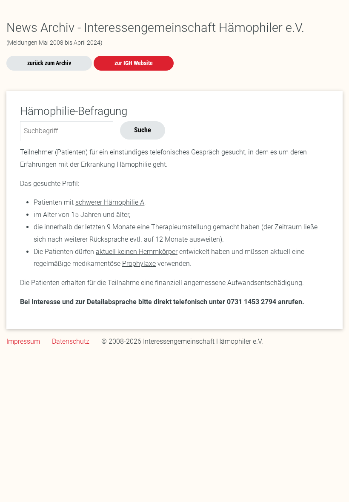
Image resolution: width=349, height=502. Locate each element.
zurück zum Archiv (49, 63)
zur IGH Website (133, 63)
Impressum (23, 341)
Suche (142, 130)
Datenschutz (70, 341)
